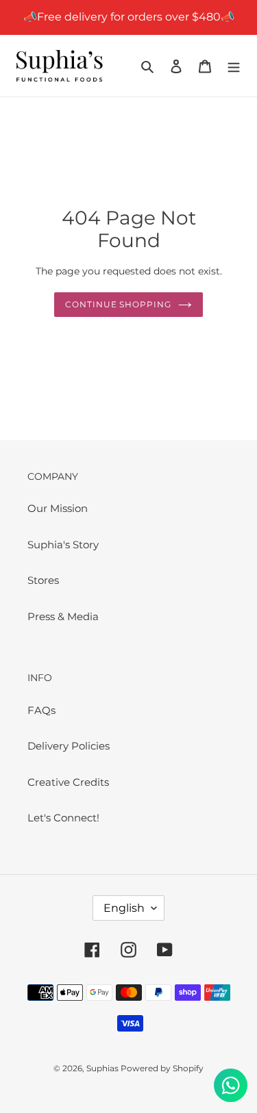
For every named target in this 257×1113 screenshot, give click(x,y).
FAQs (41, 710)
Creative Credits (68, 782)
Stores (43, 580)
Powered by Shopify (162, 1068)
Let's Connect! (63, 817)
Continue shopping (118, 304)
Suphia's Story (63, 544)
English (124, 907)
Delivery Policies (68, 745)
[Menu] (233, 66)
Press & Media (63, 616)
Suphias (103, 1068)
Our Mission (57, 508)
